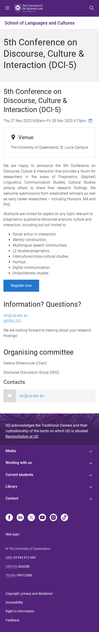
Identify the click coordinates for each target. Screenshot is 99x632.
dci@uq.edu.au (15, 315)
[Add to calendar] (91, 120)
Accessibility (14, 602)
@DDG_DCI (12, 321)
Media (11, 451)
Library (11, 486)
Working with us (19, 462)
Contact (12, 498)
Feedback (12, 620)
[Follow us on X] (31, 518)
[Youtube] (42, 518)
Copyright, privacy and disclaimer (29, 593)
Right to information (20, 611)
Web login (12, 534)
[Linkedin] (20, 518)
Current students (19, 474)
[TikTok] (64, 518)
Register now (21, 285)
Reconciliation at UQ (22, 436)
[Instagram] (53, 518)
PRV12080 (24, 575)
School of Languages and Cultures (40, 23)
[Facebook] (9, 518)
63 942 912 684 (24, 557)
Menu (7, 8)
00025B (23, 566)
